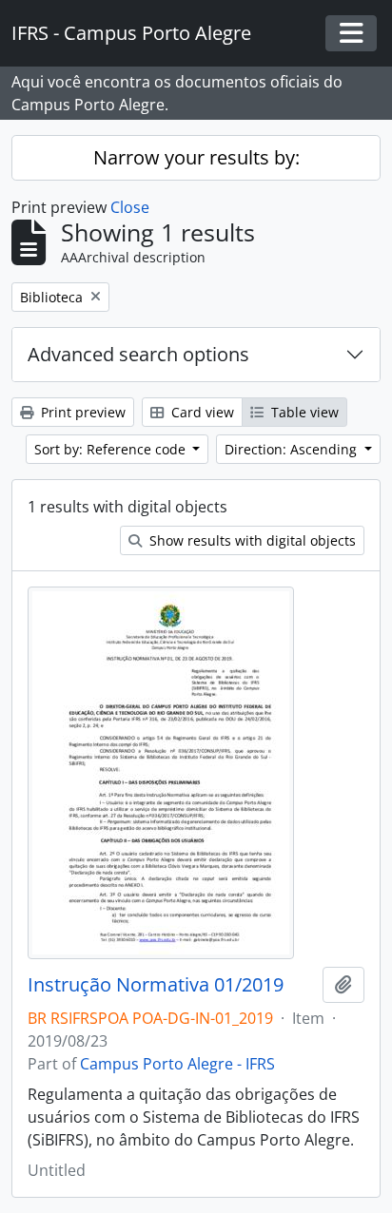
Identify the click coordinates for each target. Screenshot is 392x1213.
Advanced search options (138, 354)
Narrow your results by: (196, 157)
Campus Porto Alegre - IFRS (177, 1063)
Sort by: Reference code (111, 449)
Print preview (81, 412)
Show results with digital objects (251, 540)
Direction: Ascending (293, 449)
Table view (303, 412)
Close (129, 207)
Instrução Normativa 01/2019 (156, 984)
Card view (200, 412)
